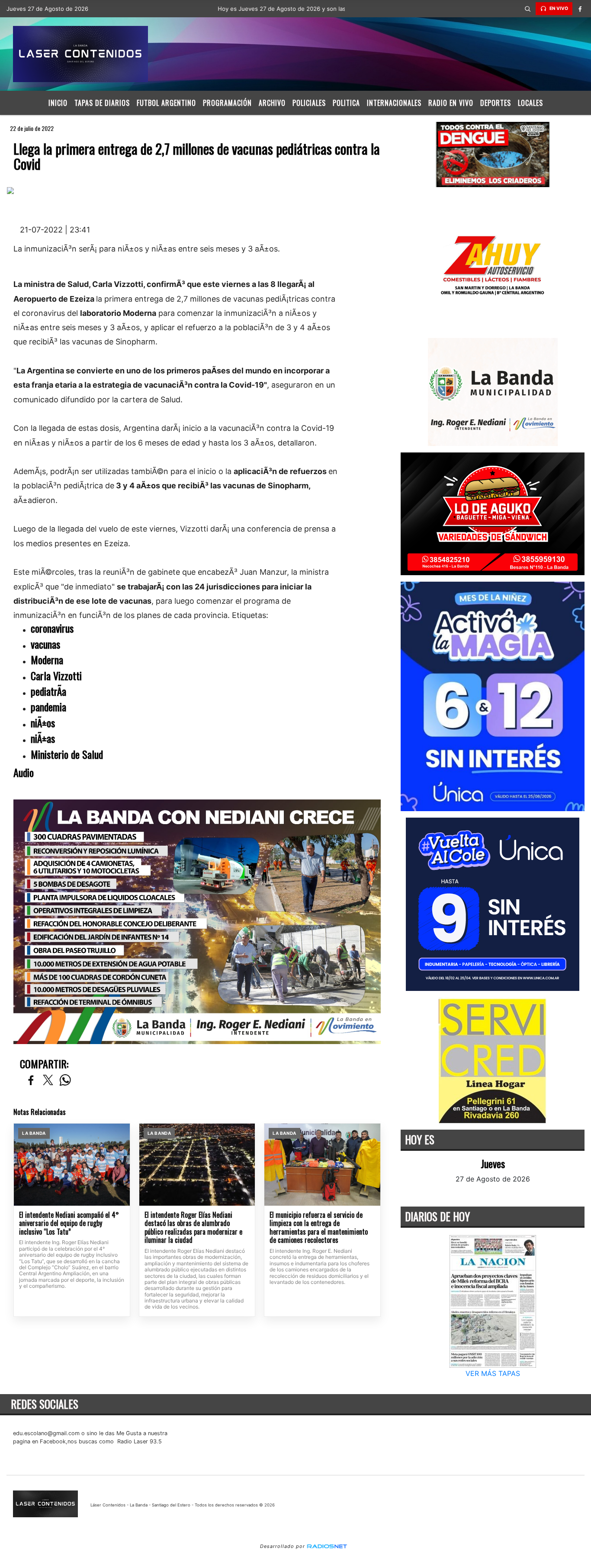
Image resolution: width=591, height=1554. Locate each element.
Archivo (272, 103)
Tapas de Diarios (102, 103)
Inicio (57, 103)
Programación (227, 103)
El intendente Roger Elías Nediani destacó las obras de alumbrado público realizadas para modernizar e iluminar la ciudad (193, 1228)
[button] (527, 8)
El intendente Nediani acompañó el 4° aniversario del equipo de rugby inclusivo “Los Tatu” (69, 1223)
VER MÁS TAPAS (492, 1373)
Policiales (309, 103)
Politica (346, 103)
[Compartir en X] (48, 1080)
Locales (530, 103)
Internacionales (394, 103)
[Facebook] (580, 8)
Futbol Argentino (166, 103)
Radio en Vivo (450, 103)
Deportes (495, 103)
